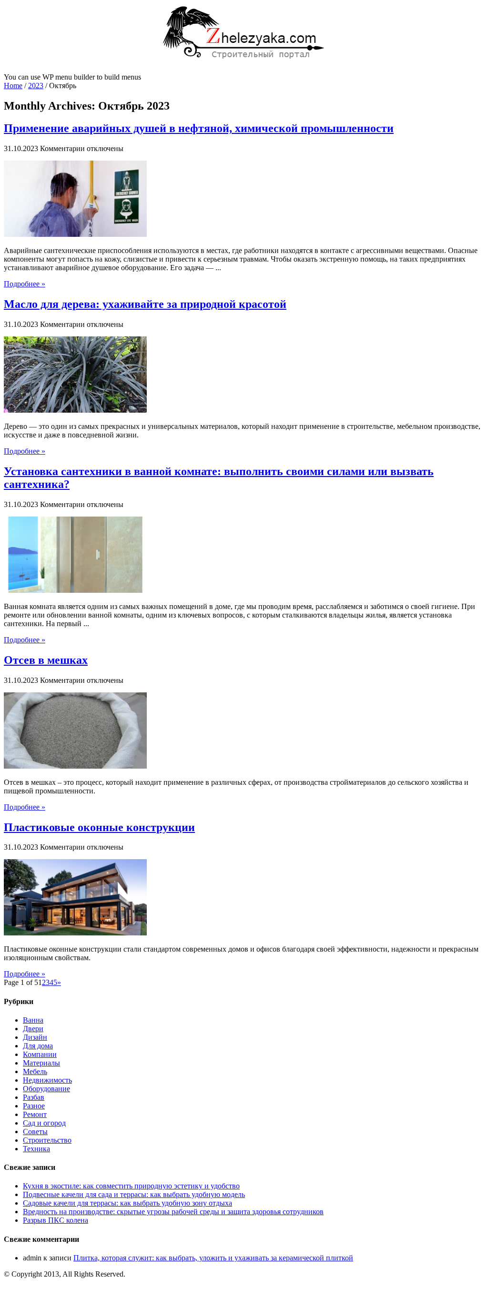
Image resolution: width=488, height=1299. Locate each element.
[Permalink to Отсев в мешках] (75, 766)
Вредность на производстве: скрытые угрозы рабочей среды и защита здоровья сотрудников (173, 1212)
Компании (40, 1054)
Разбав (33, 1097)
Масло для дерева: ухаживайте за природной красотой (145, 304)
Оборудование (46, 1089)
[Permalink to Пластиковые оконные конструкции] (75, 933)
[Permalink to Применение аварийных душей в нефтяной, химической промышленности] (75, 234)
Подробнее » (24, 284)
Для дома (38, 1046)
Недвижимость (47, 1080)
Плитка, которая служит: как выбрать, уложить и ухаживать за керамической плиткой (213, 1258)
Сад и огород (44, 1123)
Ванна (33, 1020)
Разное (34, 1106)
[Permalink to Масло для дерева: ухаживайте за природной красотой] (75, 410)
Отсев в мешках (46, 660)
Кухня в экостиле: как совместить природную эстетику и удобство (131, 1186)
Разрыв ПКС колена (55, 1220)
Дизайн (35, 1037)
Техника (36, 1149)
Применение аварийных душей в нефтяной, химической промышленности (199, 128)
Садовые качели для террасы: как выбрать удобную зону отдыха (127, 1203)
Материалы (41, 1063)
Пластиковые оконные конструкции (99, 827)
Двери (33, 1029)
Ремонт (35, 1114)
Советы (35, 1131)
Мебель (35, 1071)
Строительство (47, 1140)
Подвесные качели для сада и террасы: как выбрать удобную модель (134, 1194)
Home (13, 85)
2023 (35, 85)
